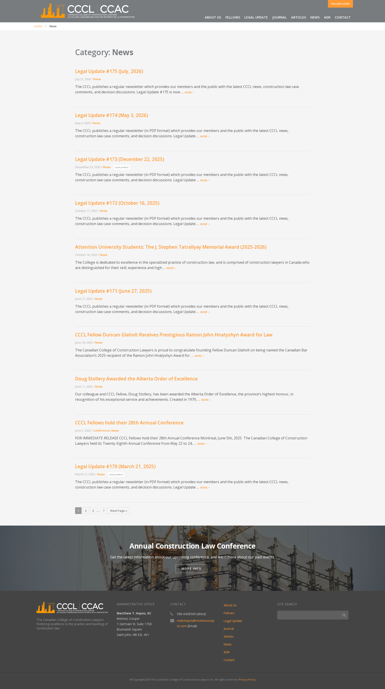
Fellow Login (340, 3)
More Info (191, 568)
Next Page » (118, 511)
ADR (327, 17)
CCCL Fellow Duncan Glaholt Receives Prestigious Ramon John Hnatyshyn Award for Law (173, 335)
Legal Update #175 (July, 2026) (109, 71)
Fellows (229, 613)
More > (188, 92)
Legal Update (256, 17)
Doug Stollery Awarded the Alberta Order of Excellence (136, 379)
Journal (279, 17)
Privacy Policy (247, 679)
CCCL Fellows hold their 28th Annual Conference (129, 423)
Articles (298, 17)
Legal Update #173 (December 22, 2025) (119, 159)
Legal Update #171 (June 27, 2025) (113, 291)
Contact (343, 17)
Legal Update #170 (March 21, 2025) (115, 466)
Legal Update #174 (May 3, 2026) (111, 115)
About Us (230, 605)
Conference (101, 430)
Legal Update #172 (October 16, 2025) (117, 203)
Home (38, 26)
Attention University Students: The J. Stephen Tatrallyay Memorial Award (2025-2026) (170, 247)
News (314, 17)
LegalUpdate (122, 167)
